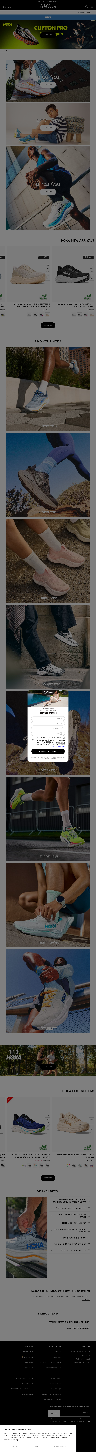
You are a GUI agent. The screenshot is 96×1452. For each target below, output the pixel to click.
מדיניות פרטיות (58, 746)
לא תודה (14, 1446)
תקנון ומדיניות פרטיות (12, 1440)
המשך (37, 1446)
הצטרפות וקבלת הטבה (48, 751)
